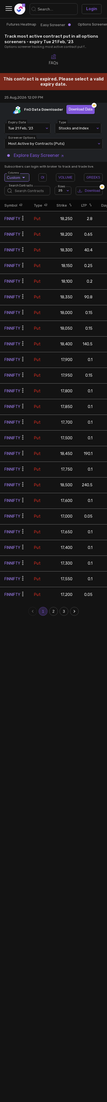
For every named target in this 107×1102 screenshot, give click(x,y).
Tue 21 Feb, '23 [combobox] (20, 128)
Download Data (80, 109)
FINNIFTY (12, 218)
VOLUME (65, 177)
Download (92, 191)
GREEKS (93, 177)
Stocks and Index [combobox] (74, 128)
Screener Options (21, 137)
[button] (20, 205)
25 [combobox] (60, 190)
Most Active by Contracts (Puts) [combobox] (36, 143)
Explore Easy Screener (36, 155)
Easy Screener (53, 25)
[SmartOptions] (19, 9)
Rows (61, 186)
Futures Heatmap (21, 24)
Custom (13, 176)
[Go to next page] (74, 611)
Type (62, 122)
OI (42, 177)
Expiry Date (17, 122)
